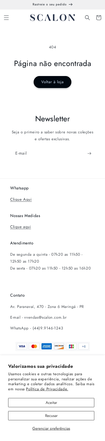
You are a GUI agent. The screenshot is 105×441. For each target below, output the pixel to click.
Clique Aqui (21, 199)
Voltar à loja (52, 82)
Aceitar (51, 402)
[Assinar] (89, 153)
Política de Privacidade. (47, 389)
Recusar (51, 415)
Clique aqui (20, 227)
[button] (6, 17)
